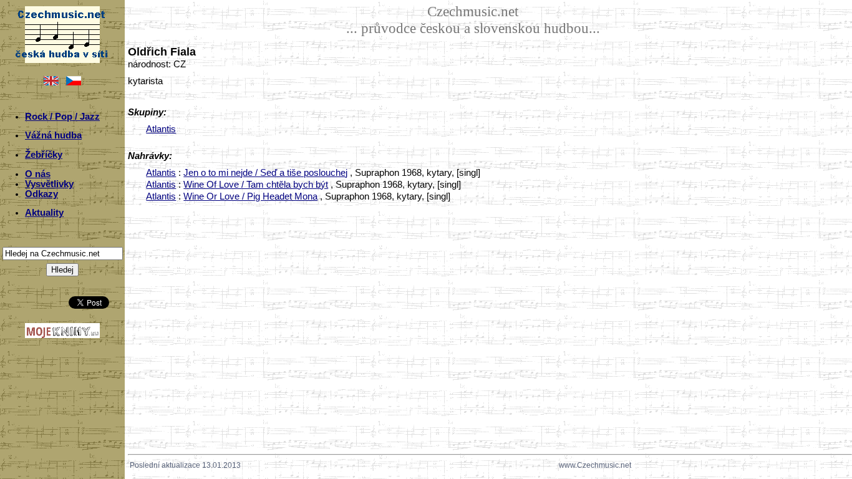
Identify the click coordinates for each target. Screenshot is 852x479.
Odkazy (41, 194)
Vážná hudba (53, 135)
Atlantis (161, 129)
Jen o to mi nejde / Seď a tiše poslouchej (265, 173)
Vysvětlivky (49, 184)
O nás (38, 174)
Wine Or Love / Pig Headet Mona (250, 196)
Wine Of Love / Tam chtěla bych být (255, 185)
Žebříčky (43, 155)
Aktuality (44, 213)
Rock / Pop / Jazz (62, 117)
